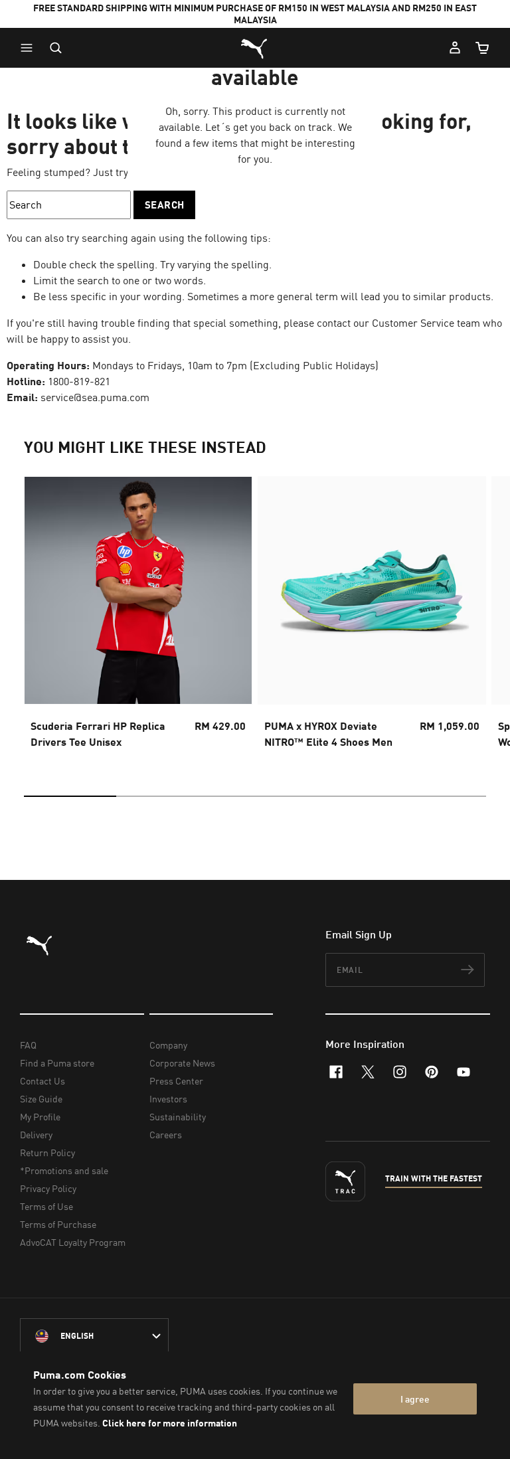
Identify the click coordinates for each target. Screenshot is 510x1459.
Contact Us (42, 1080)
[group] (138, 616)
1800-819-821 (79, 381)
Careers (165, 1134)
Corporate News (182, 1063)
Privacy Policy (48, 1188)
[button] (30, 48)
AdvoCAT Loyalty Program (73, 1242)
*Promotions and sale (64, 1170)
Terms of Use (46, 1206)
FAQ (28, 1045)
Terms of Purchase (58, 1224)
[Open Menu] (30, 48)
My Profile (40, 1116)
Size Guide (41, 1098)
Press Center (176, 1080)
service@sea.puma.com (95, 397)
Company (168, 1045)
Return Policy (47, 1152)
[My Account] (455, 47)
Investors (168, 1098)
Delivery (36, 1134)
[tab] (70, 796)
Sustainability (177, 1116)
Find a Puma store (57, 1063)
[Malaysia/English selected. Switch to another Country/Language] (94, 1336)
